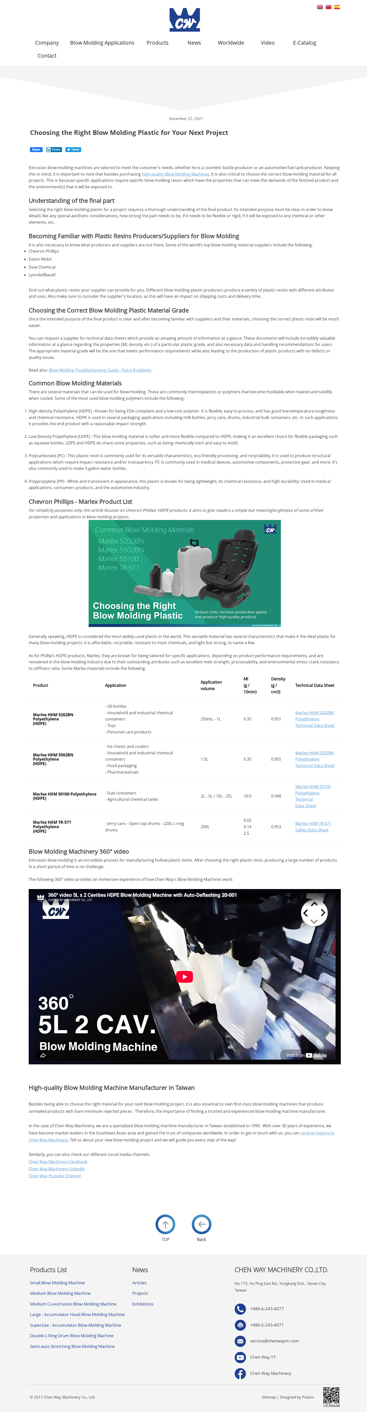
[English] (320, 6)
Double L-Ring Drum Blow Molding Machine (72, 1335)
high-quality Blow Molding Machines (175, 174)
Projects (140, 1293)
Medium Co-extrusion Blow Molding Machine (73, 1304)
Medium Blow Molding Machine (60, 1293)
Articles (139, 1283)
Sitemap (269, 1397)
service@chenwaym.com (274, 1341)
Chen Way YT (261, 1357)
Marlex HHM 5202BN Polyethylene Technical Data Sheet (315, 719)
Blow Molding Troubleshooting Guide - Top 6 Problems (100, 370)
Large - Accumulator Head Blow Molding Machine (77, 1314)
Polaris (308, 1397)
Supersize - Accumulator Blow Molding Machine (75, 1325)
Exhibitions (142, 1304)
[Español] (337, 6)
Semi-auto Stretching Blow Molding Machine (72, 1346)
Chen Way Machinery (268, 1373)
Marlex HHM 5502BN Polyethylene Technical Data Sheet (315, 759)
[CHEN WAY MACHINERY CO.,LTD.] (184, 19)
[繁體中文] (329, 6)
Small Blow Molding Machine (57, 1283)
